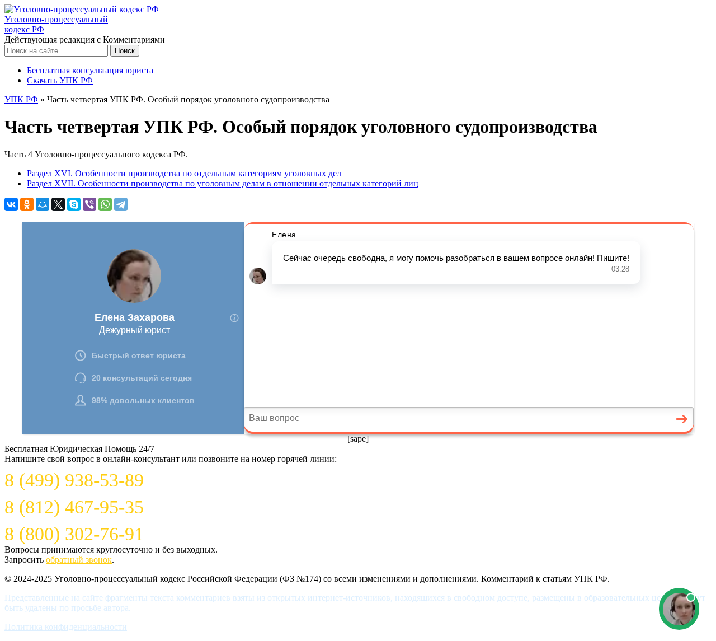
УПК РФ (21, 99)
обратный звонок (79, 559)
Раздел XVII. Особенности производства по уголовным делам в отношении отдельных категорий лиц (222, 183)
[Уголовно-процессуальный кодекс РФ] (81, 9)
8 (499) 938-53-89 (74, 480)
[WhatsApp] (105, 204)
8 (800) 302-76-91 (74, 533)
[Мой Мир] (42, 204)
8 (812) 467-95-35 (74, 507)
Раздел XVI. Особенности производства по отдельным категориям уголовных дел (184, 173)
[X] (58, 204)
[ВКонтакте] (11, 204)
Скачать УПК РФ (60, 80)
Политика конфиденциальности (65, 626)
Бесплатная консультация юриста (90, 70)
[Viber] (89, 204)
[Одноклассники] (27, 204)
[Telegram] (121, 204)
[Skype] (74, 204)
